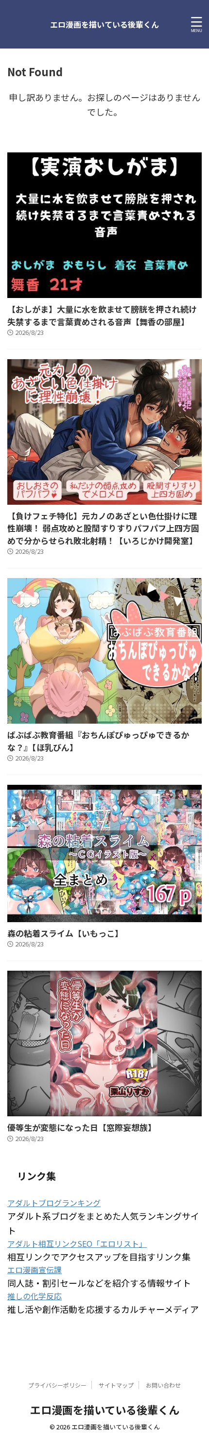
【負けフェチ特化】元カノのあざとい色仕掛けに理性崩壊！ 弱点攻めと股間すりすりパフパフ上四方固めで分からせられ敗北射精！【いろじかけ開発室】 (103, 528)
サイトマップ (116, 1385)
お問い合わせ (163, 1385)
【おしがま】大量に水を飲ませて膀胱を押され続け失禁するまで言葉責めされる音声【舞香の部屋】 (102, 315)
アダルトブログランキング (54, 1203)
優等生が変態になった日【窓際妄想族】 (81, 1127)
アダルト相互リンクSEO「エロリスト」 (77, 1243)
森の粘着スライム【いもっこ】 (65, 933)
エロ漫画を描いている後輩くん (104, 24)
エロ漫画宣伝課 (34, 1269)
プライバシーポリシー (57, 1385)
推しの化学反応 (34, 1296)
